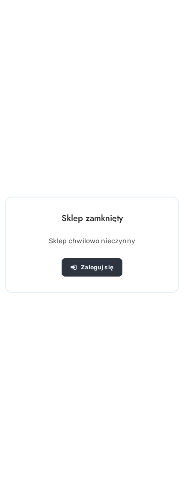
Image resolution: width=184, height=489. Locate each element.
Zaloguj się (97, 267)
